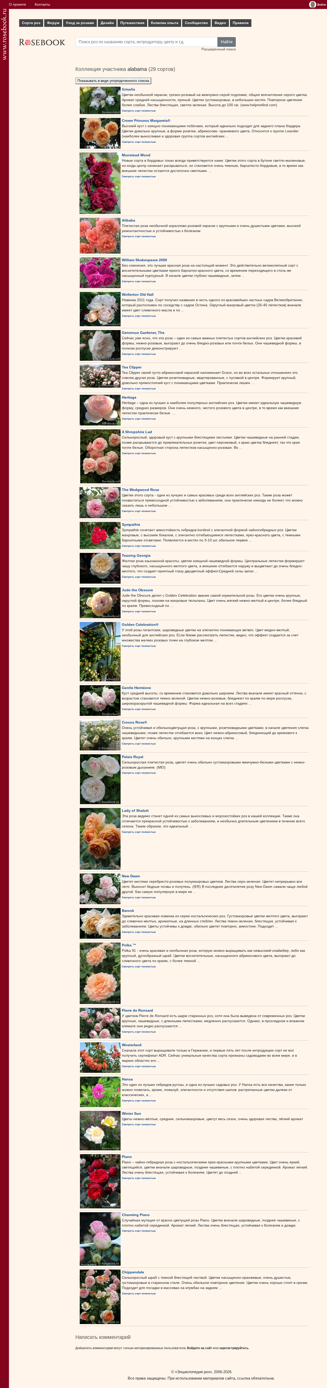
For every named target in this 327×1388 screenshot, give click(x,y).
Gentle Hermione (136, 688)
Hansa (127, 1079)
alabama (137, 69)
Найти (226, 42)
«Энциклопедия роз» (193, 1372)
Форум (53, 23)
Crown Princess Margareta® (146, 120)
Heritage (129, 397)
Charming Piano (136, 1215)
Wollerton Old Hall (138, 294)
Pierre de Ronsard (137, 1010)
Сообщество (196, 23)
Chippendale (133, 1272)
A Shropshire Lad (137, 432)
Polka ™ (129, 945)
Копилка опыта (164, 23)
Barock (128, 911)
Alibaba (128, 220)
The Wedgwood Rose (140, 490)
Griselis (128, 89)
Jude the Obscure (137, 590)
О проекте (17, 4)
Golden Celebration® (140, 624)
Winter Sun (131, 1113)
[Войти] (312, 4)
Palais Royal (132, 757)
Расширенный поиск (219, 49)
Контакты (42, 4)
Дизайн (107, 23)
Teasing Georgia (136, 555)
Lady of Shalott (135, 810)
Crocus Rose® (134, 722)
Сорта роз (31, 23)
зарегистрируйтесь (233, 1348)
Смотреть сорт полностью (139, 110)
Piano (127, 1157)
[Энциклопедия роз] (3, 34)
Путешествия (132, 23)
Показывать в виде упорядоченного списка (113, 81)
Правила (241, 23)
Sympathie (131, 524)
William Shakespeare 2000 (144, 260)
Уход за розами (80, 23)
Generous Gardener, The (143, 333)
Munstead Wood (136, 155)
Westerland (132, 1045)
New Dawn (131, 876)
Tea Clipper (132, 367)
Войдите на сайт (199, 1348)
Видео (220, 23)
